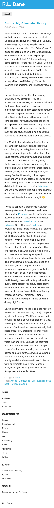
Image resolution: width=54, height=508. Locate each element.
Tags (4, 402)
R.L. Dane (13, 3)
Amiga (14, 380)
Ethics (5, 428)
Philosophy (7, 440)
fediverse (9, 225)
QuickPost (6, 448)
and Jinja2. (7, 478)
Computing (25, 380)
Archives (6, 398)
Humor (5, 432)
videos (36, 225)
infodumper (43, 186)
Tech (17, 377)
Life (34, 380)
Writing (5, 456)
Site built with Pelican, (12, 470)
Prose (4, 444)
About (7, 13)
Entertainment (8, 424)
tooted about (30, 221)
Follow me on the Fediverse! (15, 492)
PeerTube (23, 214)
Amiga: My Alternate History (25, 23)
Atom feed (7, 406)
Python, (5, 474)
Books (5, 420)
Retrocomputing (19, 383)
